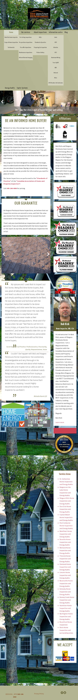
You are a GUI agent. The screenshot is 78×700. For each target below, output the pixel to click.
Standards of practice (40, 42)
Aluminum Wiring (55, 57)
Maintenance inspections (25, 52)
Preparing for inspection (40, 47)
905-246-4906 (7, 3)
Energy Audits (10, 88)
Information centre (56, 32)
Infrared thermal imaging (25, 57)
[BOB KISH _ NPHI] (39, 12)
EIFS (56, 52)
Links (55, 37)
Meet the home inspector (11, 37)
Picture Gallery (40, 52)
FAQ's (40, 37)
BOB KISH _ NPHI (12, 694)
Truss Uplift (56, 62)
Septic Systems (22, 88)
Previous (3, 101)
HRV (56, 67)
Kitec (55, 78)
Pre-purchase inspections (25, 42)
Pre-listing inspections (26, 37)
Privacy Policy (39, 694)
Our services (25, 32)
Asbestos (55, 47)
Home (11, 32)
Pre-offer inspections (25, 47)
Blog (66, 32)
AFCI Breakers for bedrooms (56, 83)
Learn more (60, 422)
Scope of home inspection (11, 42)
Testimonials (11, 47)
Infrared (56, 72)
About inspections (40, 32)
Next (75, 101)
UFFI (56, 42)
